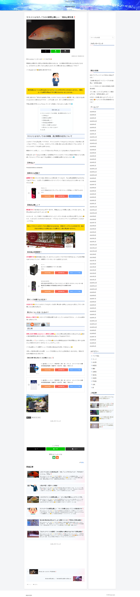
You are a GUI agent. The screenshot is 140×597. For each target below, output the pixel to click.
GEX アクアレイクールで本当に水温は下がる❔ (102, 76)
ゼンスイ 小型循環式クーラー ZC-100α (51, 266)
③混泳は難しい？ (47, 120)
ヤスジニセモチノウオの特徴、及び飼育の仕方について (56, 113)
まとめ (43, 129)
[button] (65, 51)
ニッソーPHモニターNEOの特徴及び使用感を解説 (102, 87)
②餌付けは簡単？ (47, 118)
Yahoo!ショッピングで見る (75, 196)
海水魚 (29, 417)
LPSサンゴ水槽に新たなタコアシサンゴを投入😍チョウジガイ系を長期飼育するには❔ (102, 100)
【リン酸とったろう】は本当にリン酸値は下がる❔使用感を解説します (101, 93)
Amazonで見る (48, 196)
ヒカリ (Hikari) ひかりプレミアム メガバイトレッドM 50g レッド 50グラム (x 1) (62, 190)
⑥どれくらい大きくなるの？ (50, 127)
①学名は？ (46, 115)
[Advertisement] (55, 432)
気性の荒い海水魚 (36, 417)
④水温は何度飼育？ (48, 122)
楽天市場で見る (61, 196)
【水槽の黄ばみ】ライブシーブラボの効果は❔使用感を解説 (101, 82)
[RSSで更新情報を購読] (57, 457)
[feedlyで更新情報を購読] (53, 457)
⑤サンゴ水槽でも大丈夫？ (50, 125)
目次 (53, 110)
